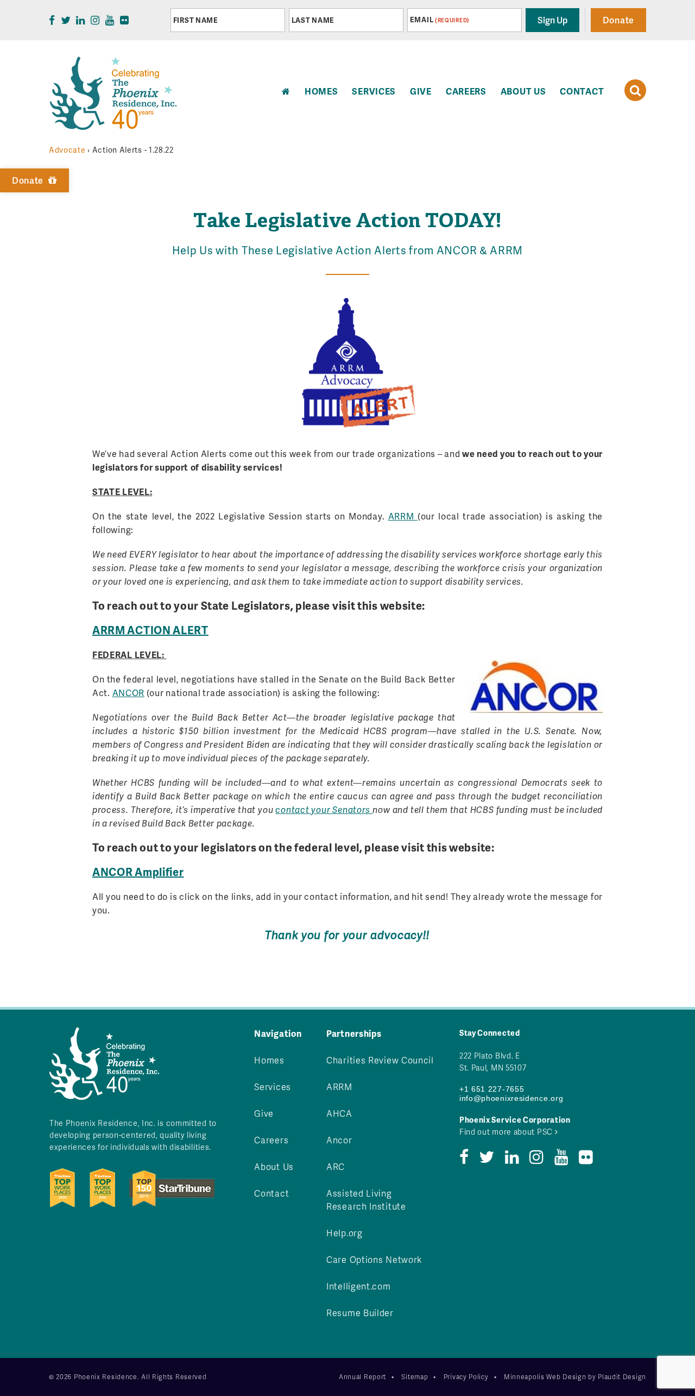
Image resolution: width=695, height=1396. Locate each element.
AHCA (339, 1113)
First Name (195, 20)
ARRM (401, 516)
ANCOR (128, 692)
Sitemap (414, 1376)
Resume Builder (360, 1312)
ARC (335, 1166)
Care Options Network (374, 1259)
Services (374, 91)
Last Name (313, 20)
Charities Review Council (380, 1060)
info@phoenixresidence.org (511, 1098)
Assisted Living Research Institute (366, 1199)
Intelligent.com (358, 1286)
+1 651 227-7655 (492, 1089)
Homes (269, 1060)
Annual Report (362, 1376)
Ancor (339, 1140)
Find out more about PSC (507, 1131)
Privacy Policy (466, 1376)
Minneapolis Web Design (545, 1376)
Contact (582, 91)
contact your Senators (323, 809)
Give (421, 91)
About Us (523, 91)
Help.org (344, 1232)
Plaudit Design (622, 1376)
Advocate (67, 150)
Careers (466, 91)
